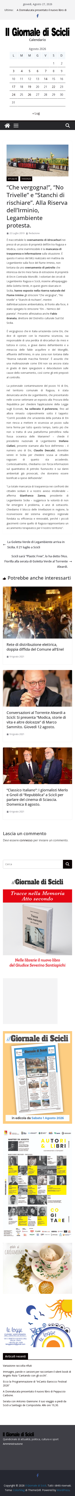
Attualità (12, 179)
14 (45, 79)
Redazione (34, 233)
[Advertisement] (30, 1001)
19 (29, 87)
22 (53, 87)
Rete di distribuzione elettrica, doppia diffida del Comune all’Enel (35, 647)
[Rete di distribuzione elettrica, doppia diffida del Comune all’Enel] (37, 589)
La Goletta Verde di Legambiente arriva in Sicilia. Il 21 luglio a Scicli (36, 544)
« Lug (36, 113)
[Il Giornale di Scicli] (7, 125)
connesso (26, 840)
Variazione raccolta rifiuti (17, 1365)
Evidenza (26, 179)
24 (13, 95)
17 (13, 87)
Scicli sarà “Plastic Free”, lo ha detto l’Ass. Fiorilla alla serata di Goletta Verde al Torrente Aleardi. (36, 561)
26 (29, 95)
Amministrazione (13, 1443)
